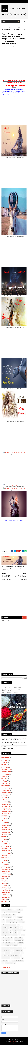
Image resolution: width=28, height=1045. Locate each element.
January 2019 (5, 889)
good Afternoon (6, 914)
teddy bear (9, 942)
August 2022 (5, 813)
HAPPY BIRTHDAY (7, 917)
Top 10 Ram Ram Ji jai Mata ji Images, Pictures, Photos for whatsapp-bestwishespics (13, 738)
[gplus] (18, 1039)
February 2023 (5, 803)
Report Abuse (6, 967)
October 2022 (5, 810)
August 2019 (5, 876)
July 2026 (4, 759)
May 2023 (4, 799)
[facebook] (9, 1039)
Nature (7, 953)
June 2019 (4, 880)
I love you (9, 919)
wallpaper (5, 927)
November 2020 (6, 850)
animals (20, 919)
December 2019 (5, 869)
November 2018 (5, 892)
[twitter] (26, 1)
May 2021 (4, 839)
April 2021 (4, 841)
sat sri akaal (9, 963)
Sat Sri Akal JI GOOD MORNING (10, 955)
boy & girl (5, 960)
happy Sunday (18, 937)
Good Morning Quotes (11, 945)
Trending (17, 958)
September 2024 (6, 773)
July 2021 (3, 836)
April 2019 (4, 883)
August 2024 (5, 774)
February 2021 (5, 845)
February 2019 (5, 887)
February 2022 (5, 824)
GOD (7, 937)
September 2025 (6, 771)
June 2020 (4, 859)
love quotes (6, 950)
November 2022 (5, 808)
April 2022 (4, 820)
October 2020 (5, 852)
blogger (24, 617)
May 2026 (4, 762)
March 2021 (4, 843)
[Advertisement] (14, 62)
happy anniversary (10, 924)
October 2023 (5, 790)
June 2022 (4, 817)
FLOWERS (20, 942)
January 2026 (5, 767)
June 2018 (4, 901)
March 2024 (4, 781)
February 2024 (5, 783)
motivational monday (18, 960)
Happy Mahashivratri (10, 27)
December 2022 (6, 806)
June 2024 (4, 778)
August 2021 (5, 834)
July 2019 (4, 878)
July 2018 (4, 899)
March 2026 (4, 766)
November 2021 (5, 829)
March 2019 (4, 885)
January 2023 (5, 804)
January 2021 (5, 846)
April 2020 (4, 862)
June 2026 (4, 760)
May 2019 (4, 882)
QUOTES (20, 909)
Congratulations (17, 930)
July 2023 (4, 796)
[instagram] (15, 1039)
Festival (22, 922)
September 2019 (6, 875)
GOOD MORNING (7, 909)
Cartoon (16, 927)
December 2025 (6, 769)
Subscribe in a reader (6, 1009)
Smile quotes (6, 958)
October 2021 (5, 831)
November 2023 (5, 789)
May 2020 (4, 860)
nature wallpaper (19, 940)
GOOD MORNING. (11, 912)
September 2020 (6, 853)
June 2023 (4, 797)
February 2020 (5, 866)
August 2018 (5, 897)
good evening (10, 922)
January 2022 (5, 825)
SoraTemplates (13, 1041)
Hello (15, 932)
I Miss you (5, 930)
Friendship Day (18, 950)
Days (7, 940)
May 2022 (4, 818)
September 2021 (6, 832)
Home (3, 27)
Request (17, 953)
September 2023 (6, 792)
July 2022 (4, 815)
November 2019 (5, 871)
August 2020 (5, 855)
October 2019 (5, 873)
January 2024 (5, 785)
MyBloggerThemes (14, 1043)
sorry (23, 935)
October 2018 (5, 894)
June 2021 (4, 838)
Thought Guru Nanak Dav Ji (9, 935)
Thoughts (20, 917)
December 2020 (6, 848)
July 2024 (4, 776)
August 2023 (5, 794)
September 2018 (6, 896)
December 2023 (6, 787)
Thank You (5, 932)
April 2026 (4, 764)
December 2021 (5, 827)
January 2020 (5, 867)
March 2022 (4, 822)
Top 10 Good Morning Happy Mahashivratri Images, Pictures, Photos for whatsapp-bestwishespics (12, 568)
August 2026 (5, 757)
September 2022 (6, 811)
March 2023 (4, 801)
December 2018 (5, 890)
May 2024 (4, 780)
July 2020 (4, 857)
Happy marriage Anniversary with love (12, 947)
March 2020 (4, 864)
